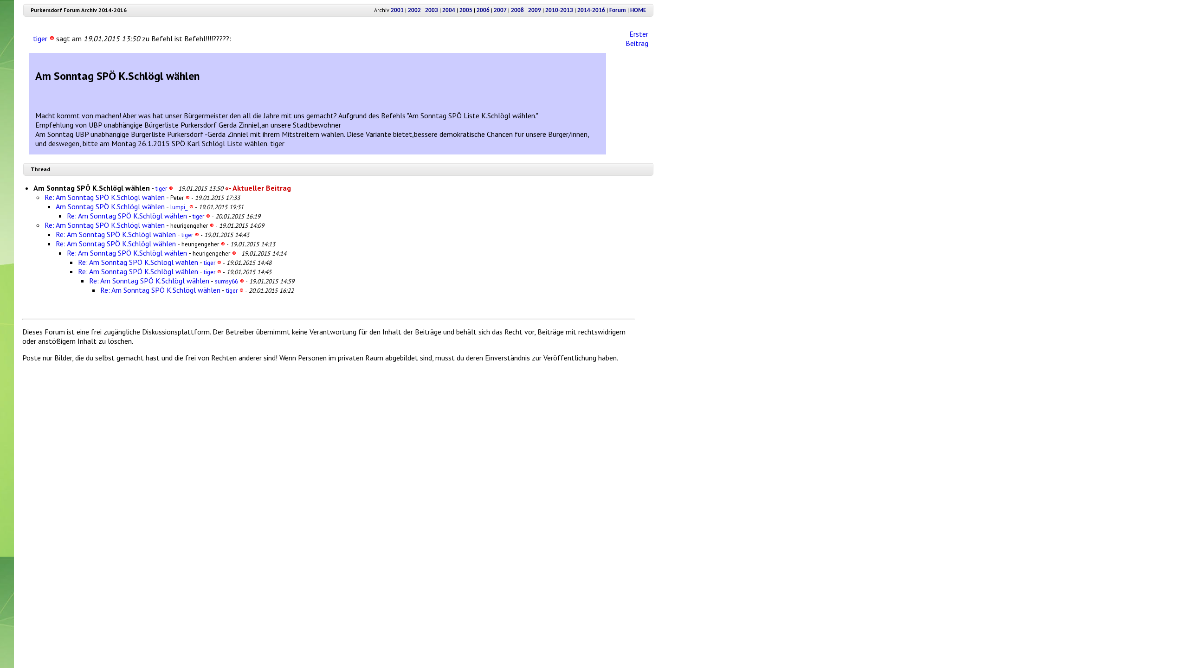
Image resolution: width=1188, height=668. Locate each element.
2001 (397, 10)
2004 (448, 10)
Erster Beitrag (637, 38)
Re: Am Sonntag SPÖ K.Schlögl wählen (105, 197)
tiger (43, 38)
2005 (465, 10)
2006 (483, 10)
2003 (431, 10)
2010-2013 (559, 10)
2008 (517, 10)
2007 (500, 10)
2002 (414, 10)
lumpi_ (182, 207)
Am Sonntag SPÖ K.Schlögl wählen (110, 206)
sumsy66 (229, 281)
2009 (534, 10)
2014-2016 (591, 10)
